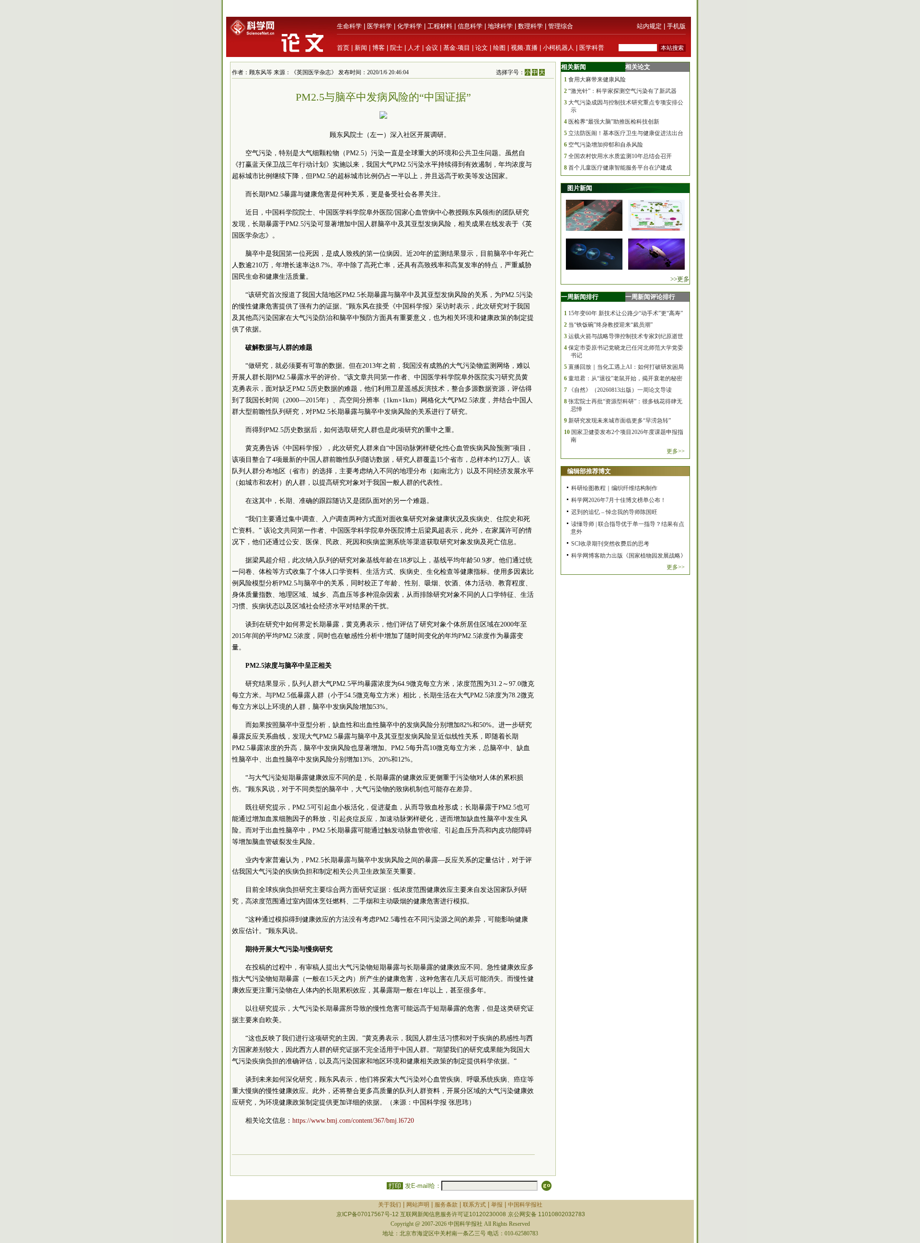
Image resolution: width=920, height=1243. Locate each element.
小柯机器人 (558, 47)
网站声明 (417, 1204)
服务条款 (446, 1204)
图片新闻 (579, 188)
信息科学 (470, 26)
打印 (395, 1185)
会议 (432, 47)
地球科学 (500, 26)
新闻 (361, 47)
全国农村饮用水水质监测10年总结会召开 (620, 156)
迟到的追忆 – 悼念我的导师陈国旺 (614, 512)
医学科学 (379, 26)
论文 (481, 47)
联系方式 (474, 1204)
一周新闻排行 (579, 296)
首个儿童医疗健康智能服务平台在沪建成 (620, 167)
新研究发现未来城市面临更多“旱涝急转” (619, 420)
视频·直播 (524, 47)
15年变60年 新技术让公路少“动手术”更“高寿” (625, 313)
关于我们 (389, 1204)
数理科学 (530, 26)
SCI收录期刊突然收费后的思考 (610, 543)
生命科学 (349, 26)
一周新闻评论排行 (650, 296)
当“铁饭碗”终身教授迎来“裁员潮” (610, 324)
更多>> (676, 451)
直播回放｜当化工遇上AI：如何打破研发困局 (626, 367)
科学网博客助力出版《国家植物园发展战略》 (628, 555)
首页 (343, 47)
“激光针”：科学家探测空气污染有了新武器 (622, 91)
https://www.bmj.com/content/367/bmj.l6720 (353, 1120)
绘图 (499, 47)
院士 (396, 47)
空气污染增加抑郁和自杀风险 (605, 144)
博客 (378, 47)
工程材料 (439, 26)
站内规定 (649, 26)
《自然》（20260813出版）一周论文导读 (620, 390)
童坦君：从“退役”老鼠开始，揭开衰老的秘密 (625, 378)
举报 (497, 1204)
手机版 (676, 26)
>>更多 (680, 279)
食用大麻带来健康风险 (597, 79)
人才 (414, 47)
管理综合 (560, 26)
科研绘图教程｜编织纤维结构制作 (614, 488)
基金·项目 (456, 47)
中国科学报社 (525, 1204)
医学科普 (591, 47)
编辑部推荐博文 (589, 471)
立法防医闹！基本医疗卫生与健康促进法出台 (625, 133)
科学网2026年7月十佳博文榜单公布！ (618, 500)
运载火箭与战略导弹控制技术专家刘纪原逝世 (625, 336)
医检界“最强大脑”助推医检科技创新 (613, 121)
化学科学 (409, 26)
